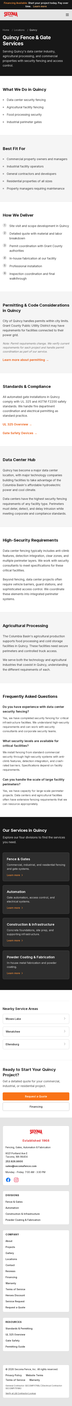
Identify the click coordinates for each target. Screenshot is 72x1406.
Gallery (10, 1253)
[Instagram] (16, 1180)
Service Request (15, 1301)
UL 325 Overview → (17, 424)
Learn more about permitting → (26, 360)
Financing (36, 1106)
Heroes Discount (15, 1295)
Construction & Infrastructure (23, 1213)
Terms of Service (15, 1289)
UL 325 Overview (15, 1334)
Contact (10, 1265)
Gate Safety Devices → (20, 433)
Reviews (10, 1271)
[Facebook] (8, 1180)
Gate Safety (13, 1340)
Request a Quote (36, 1096)
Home (6, 29)
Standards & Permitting (19, 1328)
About (9, 1241)
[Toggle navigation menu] (67, 14)
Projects (10, 1247)
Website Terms (34, 1375)
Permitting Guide (15, 1346)
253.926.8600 (14, 1161)
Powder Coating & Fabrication (23, 1219)
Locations (19, 29)
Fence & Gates (14, 1201)
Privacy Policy (14, 1375)
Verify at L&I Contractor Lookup (21, 1393)
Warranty (11, 1283)
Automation (12, 1207)
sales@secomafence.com (21, 1166)
